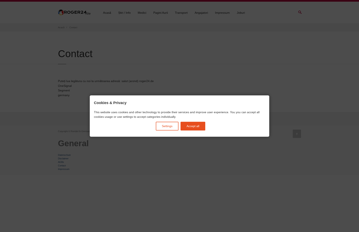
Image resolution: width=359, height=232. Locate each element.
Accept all (193, 126)
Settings (167, 126)
